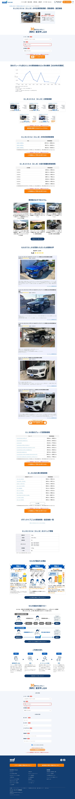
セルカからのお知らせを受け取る (38, 744)
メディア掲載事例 (31, 775)
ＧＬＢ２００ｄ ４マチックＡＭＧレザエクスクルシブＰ (27, 454)
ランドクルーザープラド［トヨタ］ (23, 495)
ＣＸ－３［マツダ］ (20, 490)
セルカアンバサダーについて (33, 773)
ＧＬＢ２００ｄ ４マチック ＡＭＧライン (24, 449)
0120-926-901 (59, 2)
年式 (24, 41)
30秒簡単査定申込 (68, 2)
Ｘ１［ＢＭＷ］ (19, 488)
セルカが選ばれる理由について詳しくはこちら (36, 597)
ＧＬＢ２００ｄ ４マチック (22, 438)
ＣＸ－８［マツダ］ (20, 479)
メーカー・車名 (26, 36)
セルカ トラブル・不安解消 (14, 782)
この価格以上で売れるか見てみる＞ (37, 155)
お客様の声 (30, 771)
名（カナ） (25, 722)
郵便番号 (25, 738)
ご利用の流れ (12, 777)
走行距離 (25, 48)
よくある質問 (12, 784)
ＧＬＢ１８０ (19, 443)
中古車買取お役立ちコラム (51, 775)
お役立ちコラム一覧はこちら (37, 239)
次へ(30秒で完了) (38, 57)
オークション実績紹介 (50, 773)
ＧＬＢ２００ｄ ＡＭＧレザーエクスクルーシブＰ (26, 447)
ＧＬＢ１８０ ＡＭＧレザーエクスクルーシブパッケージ (27, 456)
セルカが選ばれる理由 (13, 773)
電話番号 (25, 733)
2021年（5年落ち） (20, 145)
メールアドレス (26, 728)
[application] (37, 77)
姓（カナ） (25, 717)
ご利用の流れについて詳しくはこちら (37, 675)
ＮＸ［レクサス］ (20, 492)
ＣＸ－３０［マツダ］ (21, 486)
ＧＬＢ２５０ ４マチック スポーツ (23, 445)
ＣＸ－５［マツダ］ (20, 499)
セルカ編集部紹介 (31, 777)
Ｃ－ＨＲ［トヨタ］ (20, 497)
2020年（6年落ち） (20, 147)
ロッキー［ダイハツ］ (21, 483)
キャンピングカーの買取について (52, 777)
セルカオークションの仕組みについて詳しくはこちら (36, 641)
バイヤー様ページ (31, 782)
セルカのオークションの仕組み (15, 775)
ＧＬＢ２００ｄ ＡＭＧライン (22, 440)
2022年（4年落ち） (20, 143)
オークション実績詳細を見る (51, 286)
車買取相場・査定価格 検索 (51, 771)
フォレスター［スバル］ (21, 481)
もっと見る (37, 503)
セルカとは (11, 771)
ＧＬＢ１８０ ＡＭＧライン (22, 452)
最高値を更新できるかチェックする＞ (37, 128)
